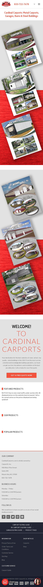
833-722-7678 (21, 4)
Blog (3, 560)
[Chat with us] (37, 581)
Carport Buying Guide (21, 525)
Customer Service (7, 553)
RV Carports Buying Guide (21, 528)
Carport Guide (6, 570)
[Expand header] (34, 4)
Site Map (4, 556)
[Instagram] (17, 517)
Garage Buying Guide (14, 530)
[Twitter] (13, 517)
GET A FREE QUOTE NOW (21, 375)
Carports (26, 543)
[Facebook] (4, 517)
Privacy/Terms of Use (8, 543)
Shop (25, 546)
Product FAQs (31, 530)
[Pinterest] (22, 517)
